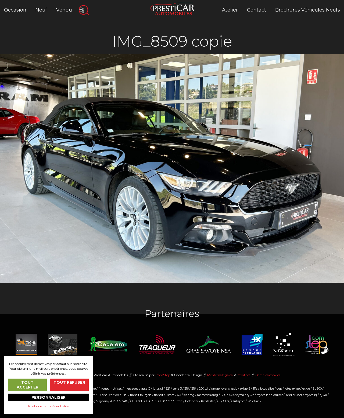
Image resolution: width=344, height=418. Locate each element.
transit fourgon (140, 395)
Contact (256, 10)
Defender (191, 401)
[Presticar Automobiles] (172, 8)
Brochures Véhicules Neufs (307, 10)
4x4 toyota (236, 395)
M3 (170, 401)
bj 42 (250, 395)
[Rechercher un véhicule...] (84, 10)
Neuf (41, 10)
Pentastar (208, 401)
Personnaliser (48, 397)
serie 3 (177, 388)
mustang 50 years (95, 401)
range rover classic (224, 388)
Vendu (64, 10)
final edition (110, 395)
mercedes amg (207, 395)
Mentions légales (219, 375)
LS (155, 401)
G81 (132, 401)
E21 (168, 388)
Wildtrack (254, 401)
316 (186, 388)
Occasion (15, 10)
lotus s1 (158, 388)
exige (306, 388)
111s (255, 388)
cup (279, 388)
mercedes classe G (137, 388)
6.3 (179, 395)
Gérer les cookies (267, 375)
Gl (218, 401)
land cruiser (293, 395)
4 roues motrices (110, 388)
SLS (223, 395)
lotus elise (267, 388)
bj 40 (323, 395)
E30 (162, 401)
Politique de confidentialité (48, 406)
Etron (178, 401)
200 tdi (204, 388)
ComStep (162, 375)
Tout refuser (69, 382)
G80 (140, 401)
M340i (123, 401)
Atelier (230, 10)
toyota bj (311, 395)
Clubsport (238, 401)
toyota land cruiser (270, 395)
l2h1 (124, 395)
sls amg (189, 395)
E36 (148, 401)
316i (193, 388)
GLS (226, 401)
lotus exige (292, 388)
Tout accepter (27, 385)
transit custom (164, 395)
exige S (245, 388)
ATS (113, 401)
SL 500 (317, 388)
